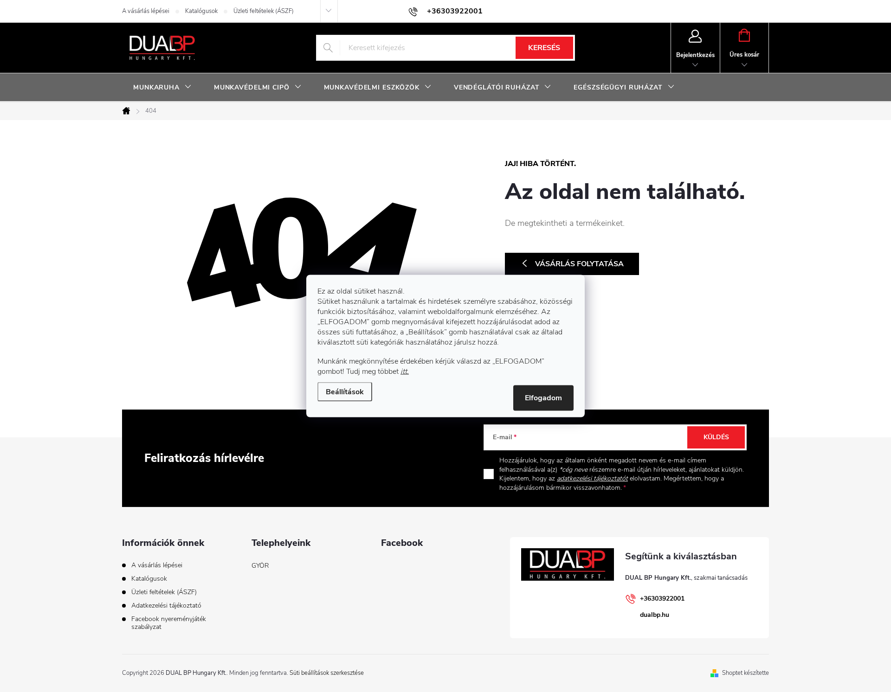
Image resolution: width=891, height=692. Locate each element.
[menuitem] (162, 87)
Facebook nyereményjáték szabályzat (168, 623)
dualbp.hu (654, 614)
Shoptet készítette (745, 673)
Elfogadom (543, 398)
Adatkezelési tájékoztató (166, 605)
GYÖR (260, 565)
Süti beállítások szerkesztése (327, 673)
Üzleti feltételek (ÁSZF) (263, 11)
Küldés (716, 437)
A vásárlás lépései (145, 11)
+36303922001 (662, 598)
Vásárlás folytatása (579, 264)
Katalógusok (201, 11)
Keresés (544, 48)
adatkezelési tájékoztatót (592, 478)
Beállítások (345, 392)
